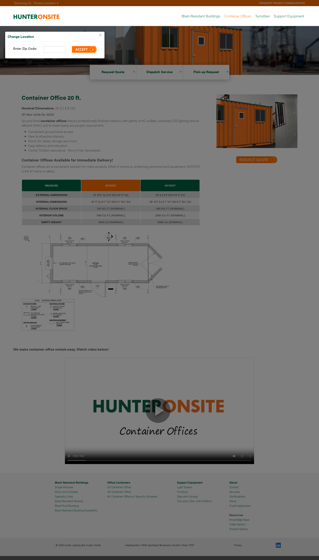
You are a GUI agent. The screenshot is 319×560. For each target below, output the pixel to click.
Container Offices (237, 15)
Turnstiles (262, 15)
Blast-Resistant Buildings (201, 15)
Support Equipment (289, 15)
